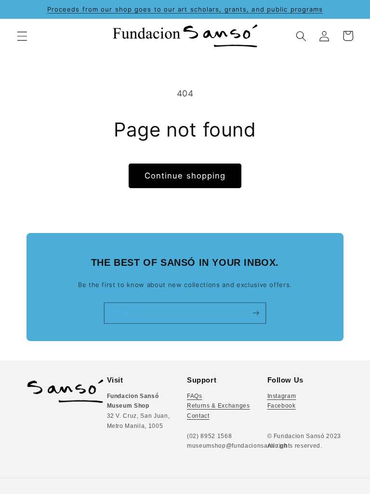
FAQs (194, 396)
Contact (198, 415)
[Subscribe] (255, 313)
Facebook (281, 405)
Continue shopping (185, 175)
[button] (22, 35)
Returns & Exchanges (218, 405)
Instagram (281, 396)
